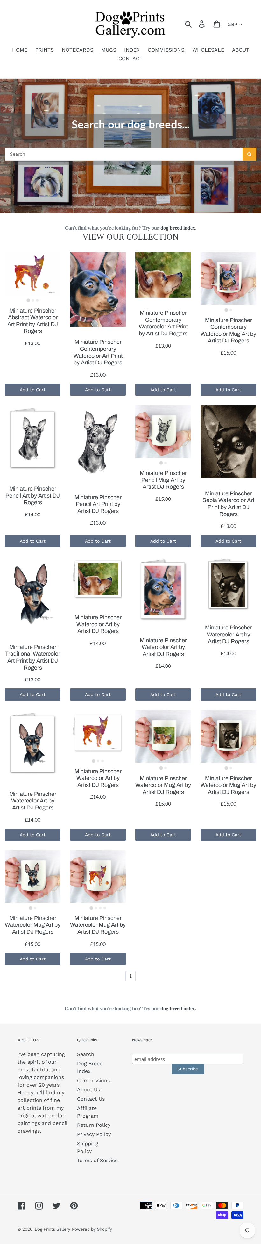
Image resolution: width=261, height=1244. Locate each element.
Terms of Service (97, 1160)
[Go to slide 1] (28, 300)
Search (85, 1054)
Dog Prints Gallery (52, 1229)
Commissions (93, 1080)
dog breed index (177, 228)
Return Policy (93, 1125)
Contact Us (91, 1099)
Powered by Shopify (92, 1229)
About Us (88, 1090)
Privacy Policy (94, 1134)
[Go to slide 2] (33, 300)
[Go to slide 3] (37, 300)
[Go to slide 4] (104, 908)
